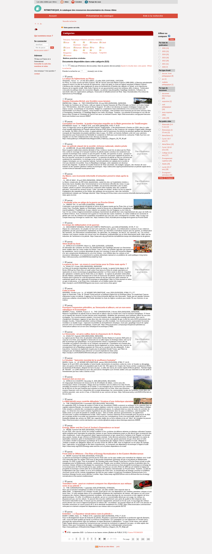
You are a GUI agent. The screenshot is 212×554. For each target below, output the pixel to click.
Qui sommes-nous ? (43, 36)
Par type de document (163, 89)
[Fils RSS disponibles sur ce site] (96, 546)
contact (37, 74)
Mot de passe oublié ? (41, 50)
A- (35, 23)
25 (133, 539)
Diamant (78, 48)
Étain (87, 48)
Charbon (95, 42)
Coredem (78, 2)
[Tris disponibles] (69, 66)
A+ (41, 24)
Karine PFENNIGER (135, 532)
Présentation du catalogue (99, 16)
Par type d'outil (165, 70)
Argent (85, 45)
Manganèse (67, 53)
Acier (67, 42)
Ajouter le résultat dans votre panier (133, 66)
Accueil (53, 16)
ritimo (66, 2)
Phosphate (93, 53)
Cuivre (68, 48)
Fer (93, 48)
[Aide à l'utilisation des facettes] (169, 36)
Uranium (68, 55)
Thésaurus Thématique (71, 40)
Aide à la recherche (153, 16)
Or (76, 50)
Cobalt (103, 42)
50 (138, 539)
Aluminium (77, 45)
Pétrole (85, 53)
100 (142, 539)
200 (148, 539)
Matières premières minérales (91, 40)
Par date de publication (163, 44)
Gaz (102, 48)
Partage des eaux (95, 2)
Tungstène (103, 53)
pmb (117, 546)
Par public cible (165, 121)
